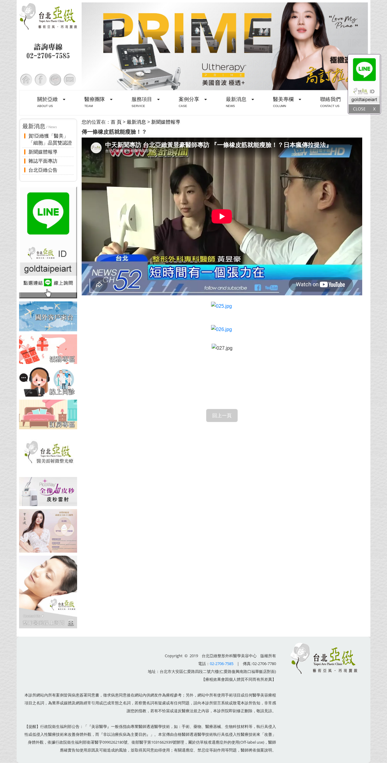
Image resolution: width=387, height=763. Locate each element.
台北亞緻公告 (42, 170)
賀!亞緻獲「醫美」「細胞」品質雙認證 (50, 139)
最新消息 (136, 122)
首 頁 (116, 122)
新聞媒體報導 (42, 151)
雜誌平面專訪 (42, 160)
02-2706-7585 (221, 663)
